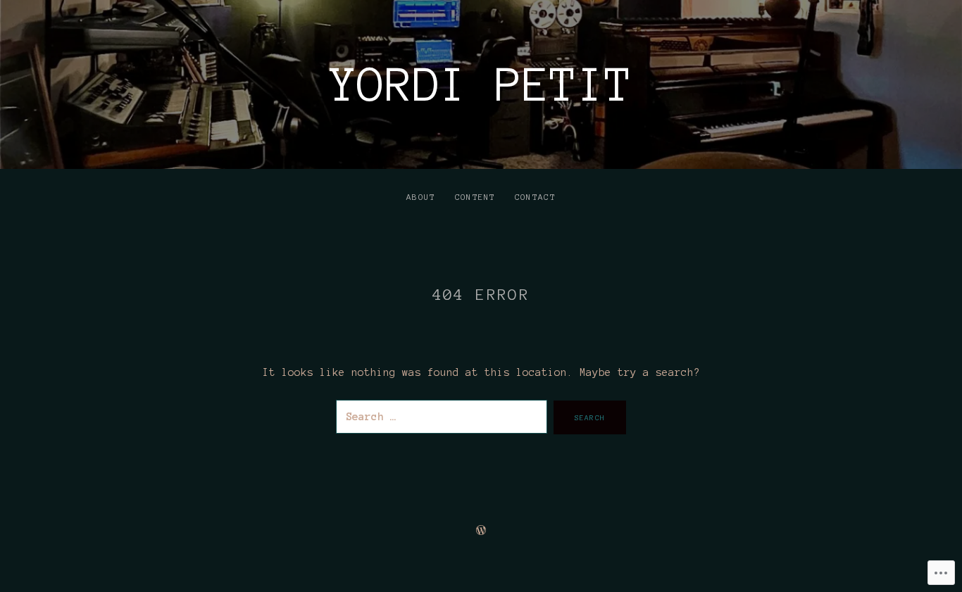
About (421, 196)
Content (475, 196)
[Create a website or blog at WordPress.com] (481, 530)
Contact (535, 196)
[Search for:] (445, 416)
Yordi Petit (481, 84)
